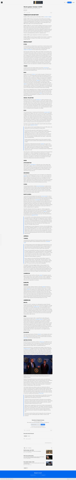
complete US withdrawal (28, 49)
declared (39, 334)
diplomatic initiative (34, 125)
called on (25, 84)
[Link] (22, 14)
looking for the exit (27, 348)
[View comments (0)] (27, 12)
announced (25, 337)
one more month (47, 112)
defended (43, 286)
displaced (25, 176)
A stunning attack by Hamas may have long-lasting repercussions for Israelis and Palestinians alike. (34, 463)
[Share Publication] (66, 2)
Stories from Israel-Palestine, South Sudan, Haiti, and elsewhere (32, 451)
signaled (28, 289)
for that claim (41, 393)
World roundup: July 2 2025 (29, 450)
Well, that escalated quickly (29, 455)
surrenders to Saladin (47, 16)
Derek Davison (29, 452)
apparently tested (35, 215)
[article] (38, 451)
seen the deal (37, 199)
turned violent (45, 67)
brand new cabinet (39, 319)
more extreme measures (40, 186)
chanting (37, 80)
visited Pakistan (33, 164)
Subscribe (69, 2)
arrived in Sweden (44, 196)
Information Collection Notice (37, 427)
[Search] (64, 2)
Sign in (74, 2)
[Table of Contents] (0, 240)
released (40, 275)
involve (45, 211)
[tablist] (27, 436)
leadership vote (38, 99)
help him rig (42, 341)
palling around (36, 306)
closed (41, 93)
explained (42, 143)
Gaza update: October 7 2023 (29, 461)
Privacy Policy (44, 427)
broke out (33, 74)
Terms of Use (41, 426)
